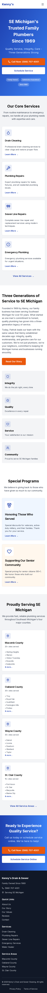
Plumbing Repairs (10, 935)
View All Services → (23, 276)
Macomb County (9, 959)
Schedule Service (23, 70)
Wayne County (8, 966)
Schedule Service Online (23, 859)
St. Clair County (9, 970)
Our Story (6, 908)
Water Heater (8, 947)
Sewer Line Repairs (11, 939)
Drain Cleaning (8, 931)
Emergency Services (11, 943)
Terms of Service (30, 989)
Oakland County (9, 963)
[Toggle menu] (42, 4)
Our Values (7, 912)
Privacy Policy (15, 989)
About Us (6, 904)
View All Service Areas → (23, 806)
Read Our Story (14, 361)
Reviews (5, 916)
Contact (5, 920)
